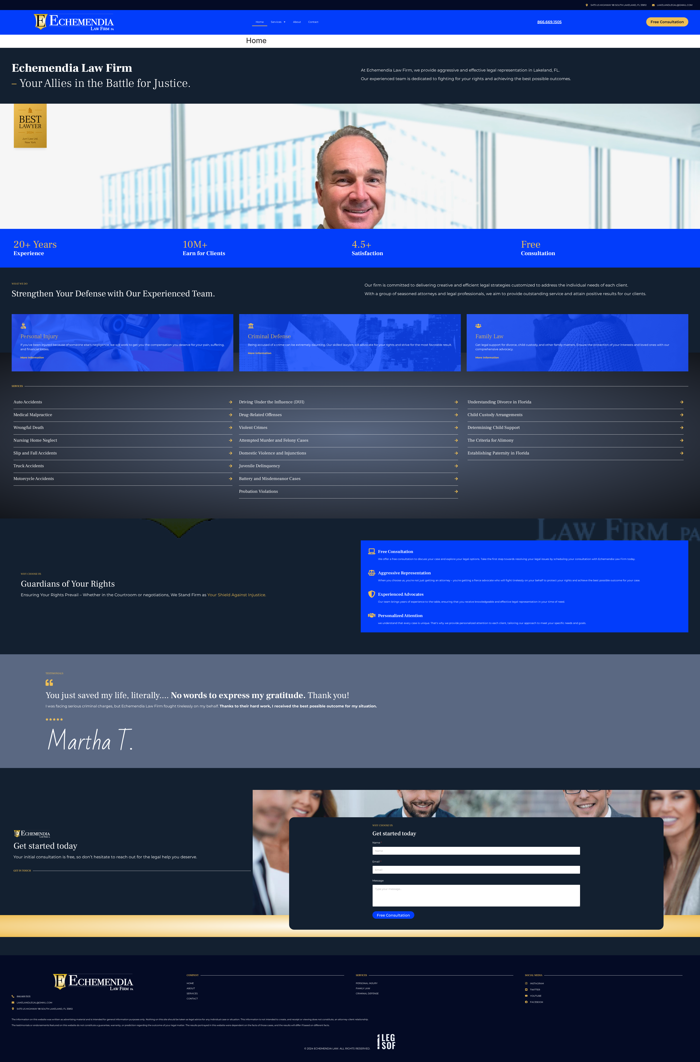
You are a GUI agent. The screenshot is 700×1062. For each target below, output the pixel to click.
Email (376, 861)
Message (378, 880)
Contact (313, 22)
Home (260, 22)
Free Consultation (393, 915)
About (297, 22)
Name (377, 842)
